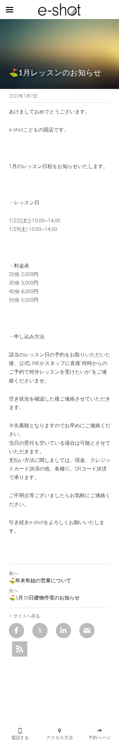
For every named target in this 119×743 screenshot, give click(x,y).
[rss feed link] (19, 649)
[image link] (59, 9)
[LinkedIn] (63, 630)
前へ (13, 573)
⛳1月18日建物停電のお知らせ (44, 597)
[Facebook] (16, 630)
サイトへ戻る (26, 615)
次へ (13, 590)
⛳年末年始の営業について (40, 580)
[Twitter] (40, 630)
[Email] (87, 630)
